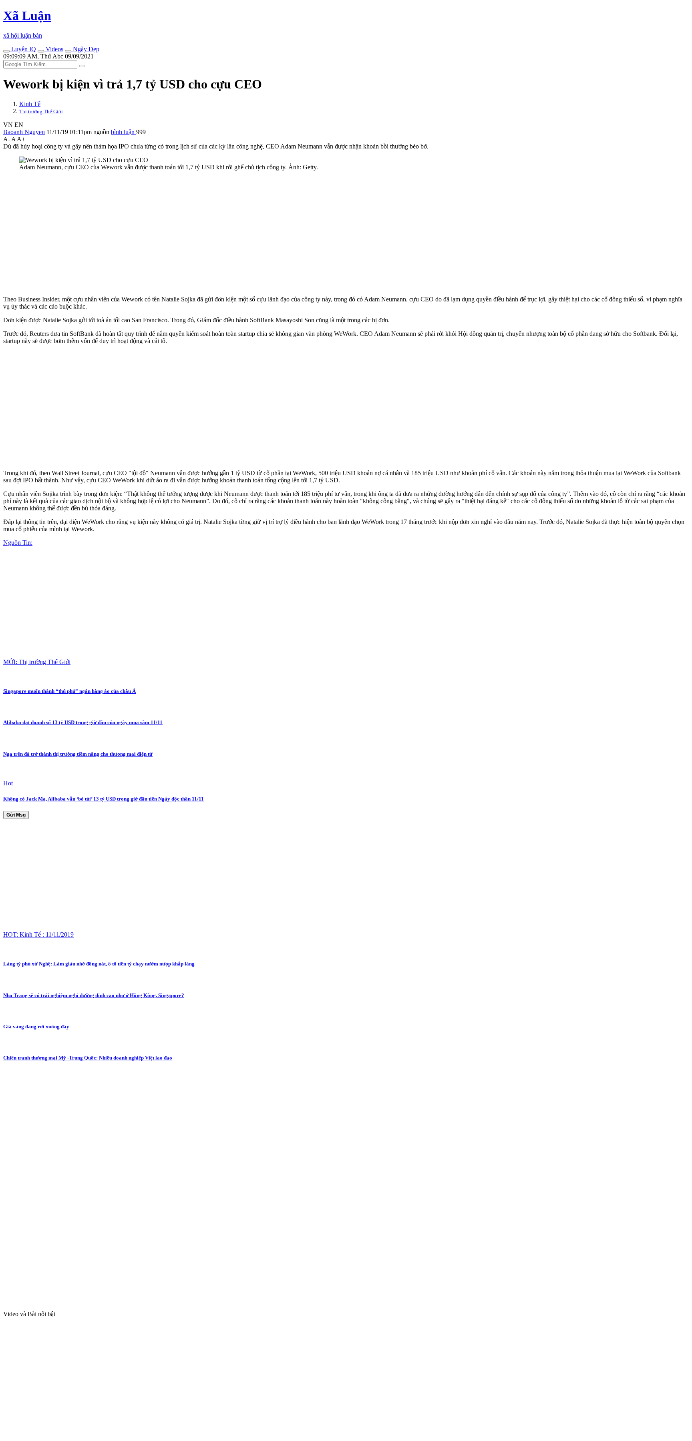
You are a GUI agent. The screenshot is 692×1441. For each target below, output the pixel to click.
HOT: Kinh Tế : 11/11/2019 (38, 934)
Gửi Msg (16, 815)
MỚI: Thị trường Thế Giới (36, 661)
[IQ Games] (6, 51)
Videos (53, 49)
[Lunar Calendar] (68, 51)
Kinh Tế (29, 103)
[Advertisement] (243, 233)
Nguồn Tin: (17, 542)
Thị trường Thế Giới (41, 111)
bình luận (123, 131)
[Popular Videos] (41, 51)
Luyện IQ (23, 49)
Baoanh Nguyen (24, 131)
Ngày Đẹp (85, 49)
